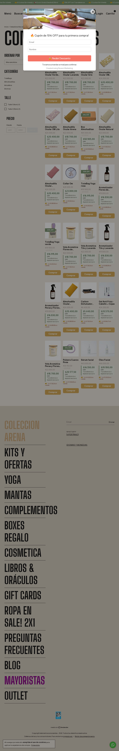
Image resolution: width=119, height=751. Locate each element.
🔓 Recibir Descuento (59, 58)
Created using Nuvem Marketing (59, 68)
